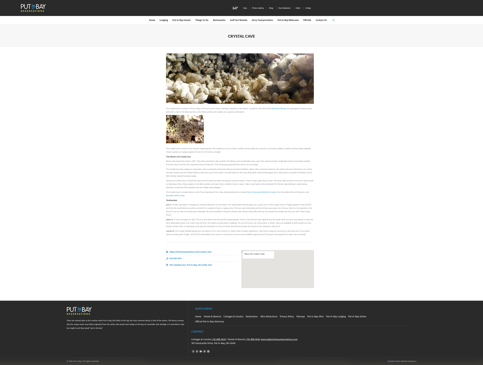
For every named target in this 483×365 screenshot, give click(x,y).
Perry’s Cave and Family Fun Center (261, 192)
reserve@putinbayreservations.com (279, 339)
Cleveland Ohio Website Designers (402, 361)
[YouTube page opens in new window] (200, 351)
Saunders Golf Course (175, 195)
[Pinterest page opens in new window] (204, 351)
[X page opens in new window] (197, 351)
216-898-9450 (219, 339)
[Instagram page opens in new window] (208, 351)
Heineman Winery (278, 108)
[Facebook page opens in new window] (193, 351)
